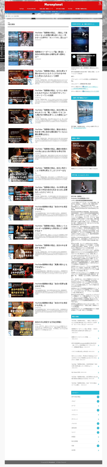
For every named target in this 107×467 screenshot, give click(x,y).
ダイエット (75, 419)
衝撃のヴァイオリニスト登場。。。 (82, 338)
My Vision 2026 (79, 372)
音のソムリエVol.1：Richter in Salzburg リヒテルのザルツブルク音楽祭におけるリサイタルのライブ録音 (84, 357)
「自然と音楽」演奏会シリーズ (46, 8)
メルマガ (74, 423)
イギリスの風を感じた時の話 (83, 351)
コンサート (75, 410)
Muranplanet (54, 4)
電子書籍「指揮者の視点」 (82, 8)
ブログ (73, 401)
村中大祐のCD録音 (60, 8)
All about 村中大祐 (31, 8)
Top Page (21, 8)
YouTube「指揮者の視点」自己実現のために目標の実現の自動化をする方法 (85, 377)
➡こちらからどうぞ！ (80, 128)
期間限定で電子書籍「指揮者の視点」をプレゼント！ (54, 11)
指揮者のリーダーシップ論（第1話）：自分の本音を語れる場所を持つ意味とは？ (84, 330)
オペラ (73, 405)
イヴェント (75, 414)
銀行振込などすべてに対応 (91, 91)
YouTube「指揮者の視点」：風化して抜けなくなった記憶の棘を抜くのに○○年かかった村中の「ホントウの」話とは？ (85, 322)
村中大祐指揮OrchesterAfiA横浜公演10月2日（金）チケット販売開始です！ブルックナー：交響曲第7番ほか (84, 345)
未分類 (73, 450)
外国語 (73, 436)
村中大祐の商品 (76, 396)
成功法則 (74, 428)
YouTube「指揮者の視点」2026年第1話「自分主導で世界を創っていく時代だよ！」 (84, 366)
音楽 (73, 445)
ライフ (73, 432)
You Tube (70, 8)
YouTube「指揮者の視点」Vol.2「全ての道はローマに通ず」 (84, 384)
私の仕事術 (75, 441)
